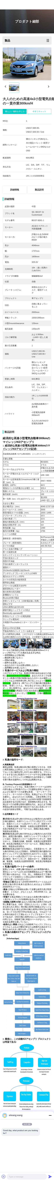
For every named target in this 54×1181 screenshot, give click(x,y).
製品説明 (39, 189)
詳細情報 (14, 189)
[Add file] (4, 1176)
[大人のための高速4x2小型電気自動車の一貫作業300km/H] (27, 64)
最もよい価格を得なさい (15, 111)
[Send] (50, 1176)
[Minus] (50, 1115)
